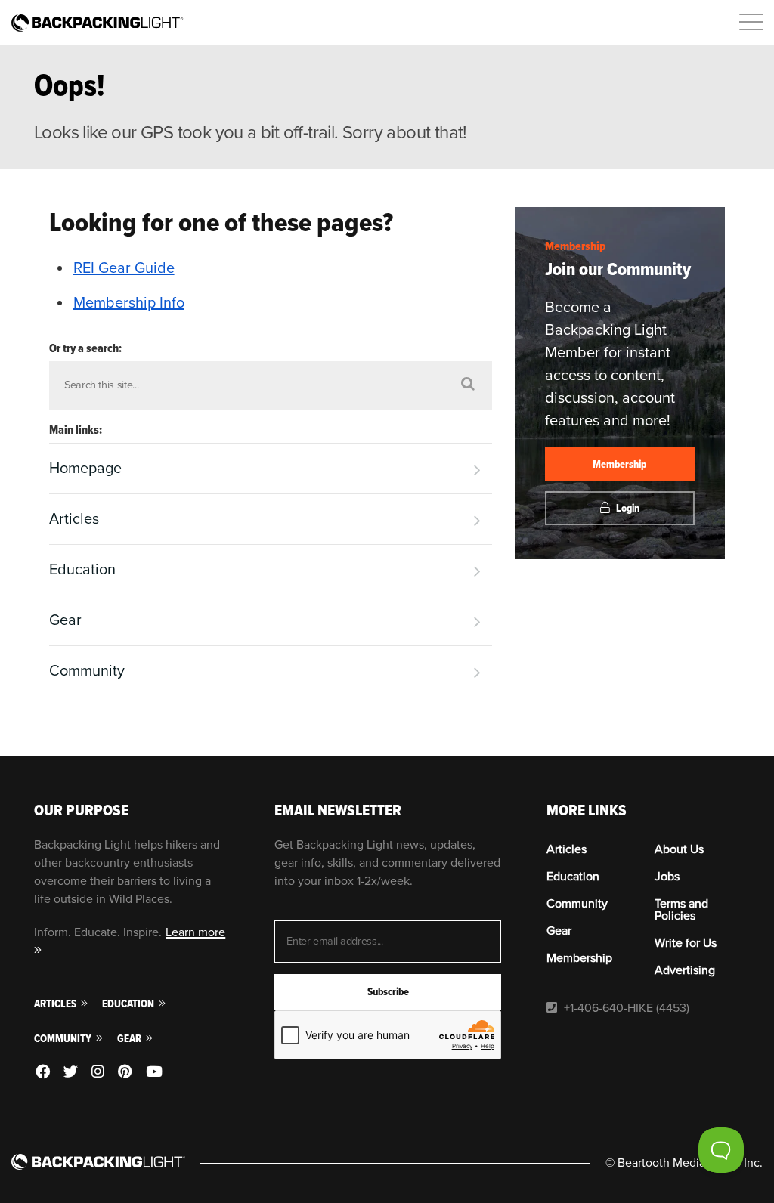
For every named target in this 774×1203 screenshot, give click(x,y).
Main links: (75, 430)
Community (87, 671)
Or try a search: (85, 348)
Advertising (685, 970)
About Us (679, 849)
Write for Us (686, 943)
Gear (65, 620)
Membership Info (128, 303)
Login (626, 508)
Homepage (85, 468)
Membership (575, 246)
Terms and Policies (681, 909)
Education (82, 570)
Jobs (667, 876)
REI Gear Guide (124, 268)
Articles (74, 519)
